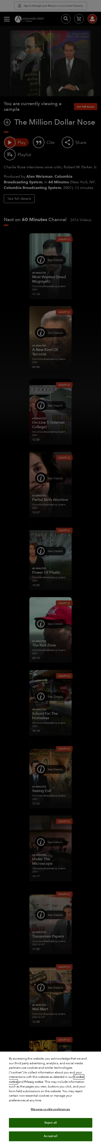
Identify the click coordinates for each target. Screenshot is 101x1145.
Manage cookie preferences (50, 1109)
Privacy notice (33, 1082)
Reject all (50, 1123)
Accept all (50, 1136)
